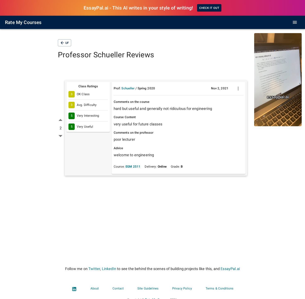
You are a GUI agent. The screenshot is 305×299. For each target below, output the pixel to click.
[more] (238, 88)
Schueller (127, 88)
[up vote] (60, 120)
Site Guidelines (148, 288)
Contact (118, 288)
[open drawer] (295, 22)
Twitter (94, 269)
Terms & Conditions (220, 288)
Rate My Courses (23, 22)
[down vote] (60, 136)
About (94, 288)
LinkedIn (109, 269)
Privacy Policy (182, 288)
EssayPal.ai (230, 269)
